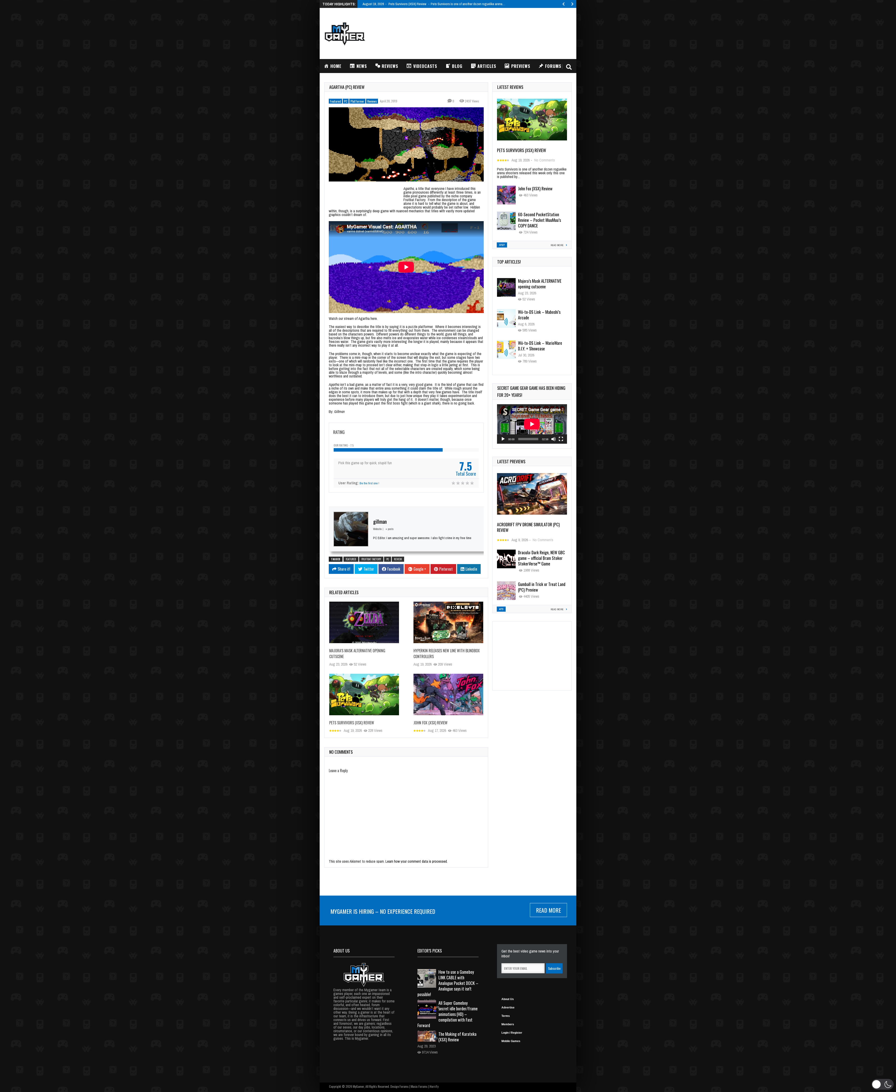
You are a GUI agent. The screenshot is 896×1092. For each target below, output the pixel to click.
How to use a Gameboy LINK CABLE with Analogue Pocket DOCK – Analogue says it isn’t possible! (447, 983)
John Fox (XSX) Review (430, 723)
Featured (335, 101)
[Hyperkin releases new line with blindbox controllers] (448, 622)
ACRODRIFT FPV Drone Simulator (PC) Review (528, 527)
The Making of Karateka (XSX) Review (457, 1037)
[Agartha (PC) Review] (406, 144)
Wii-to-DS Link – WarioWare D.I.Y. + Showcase (540, 315)
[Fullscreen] (561, 439)
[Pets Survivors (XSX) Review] (364, 694)
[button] (883, 1084)
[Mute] (553, 439)
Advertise (507, 1007)
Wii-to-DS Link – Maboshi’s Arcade (539, 284)
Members (507, 1024)
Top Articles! (509, 262)
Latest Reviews (510, 87)
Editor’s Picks (429, 951)
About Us (507, 999)
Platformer (357, 101)
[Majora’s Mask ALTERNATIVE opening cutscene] (364, 622)
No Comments (544, 160)
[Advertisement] (487, 32)
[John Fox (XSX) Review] (448, 694)
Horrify (434, 1086)
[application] (532, 424)
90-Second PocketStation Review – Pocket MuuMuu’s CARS (539, 348)
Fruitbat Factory (371, 559)
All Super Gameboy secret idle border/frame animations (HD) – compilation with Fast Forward (447, 1014)
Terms (505, 1016)
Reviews (372, 101)
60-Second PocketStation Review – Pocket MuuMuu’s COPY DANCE (539, 220)
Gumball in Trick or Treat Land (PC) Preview (541, 587)
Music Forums (419, 1086)
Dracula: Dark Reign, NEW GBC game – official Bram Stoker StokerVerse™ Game (541, 558)
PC (345, 101)
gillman (380, 521)
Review (398, 559)
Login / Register (511, 1032)
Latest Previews (511, 461)
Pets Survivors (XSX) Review (351, 723)
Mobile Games (510, 1041)
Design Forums (399, 1086)
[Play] (503, 439)
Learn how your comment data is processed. (416, 861)
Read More (548, 910)
